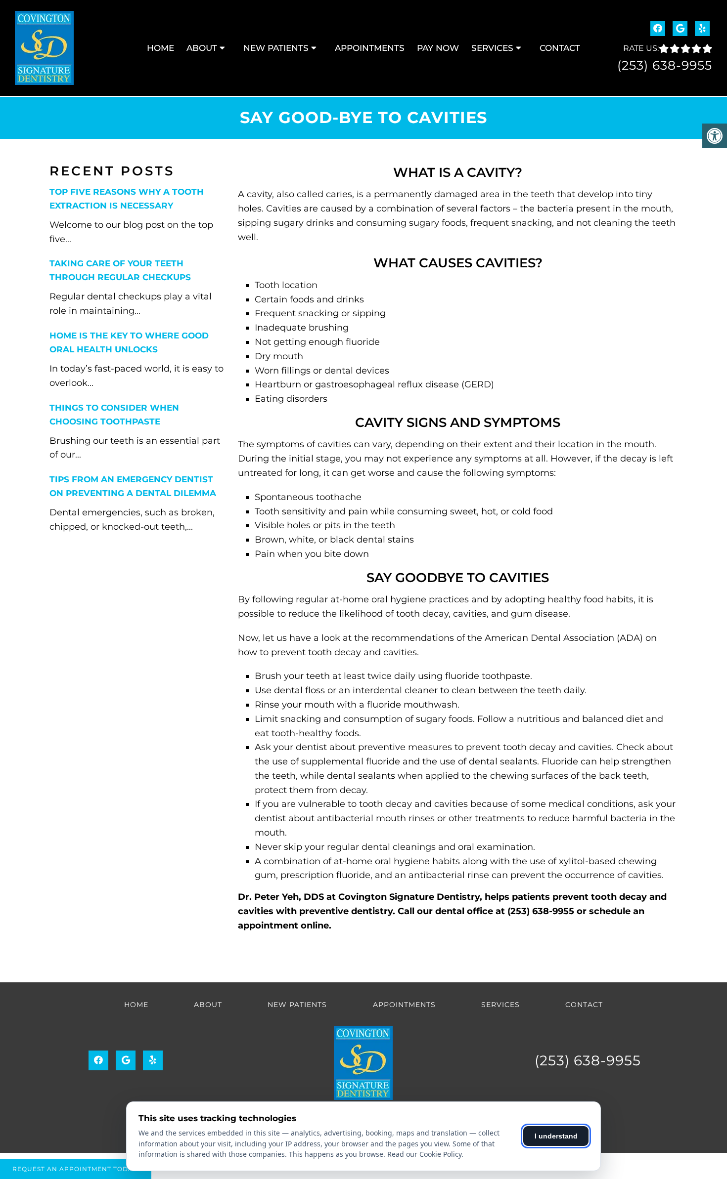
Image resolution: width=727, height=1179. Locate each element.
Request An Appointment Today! (75, 1169)
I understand (556, 1136)
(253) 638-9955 (664, 65)
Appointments (370, 48)
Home (160, 48)
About (201, 48)
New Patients (276, 48)
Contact (560, 48)
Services (492, 48)
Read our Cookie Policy (424, 1154)
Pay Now (438, 48)
